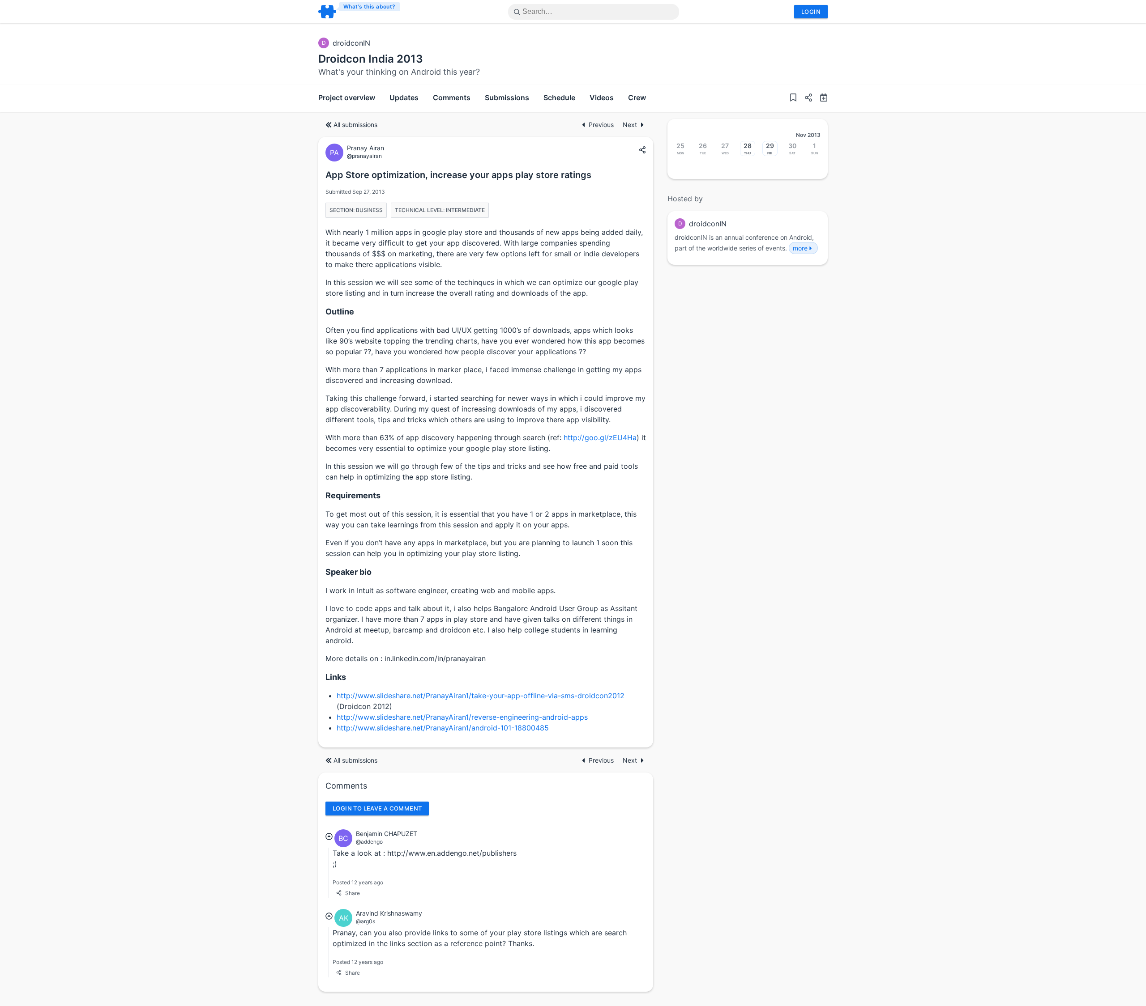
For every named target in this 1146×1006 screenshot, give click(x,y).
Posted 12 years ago (358, 882)
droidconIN (351, 42)
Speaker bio (348, 572)
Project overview (346, 97)
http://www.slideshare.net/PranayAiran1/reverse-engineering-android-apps (462, 717)
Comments (451, 97)
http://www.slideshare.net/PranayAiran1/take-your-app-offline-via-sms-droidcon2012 (480, 695)
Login (811, 11)
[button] (804, 98)
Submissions (507, 97)
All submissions (355, 124)
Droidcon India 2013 (370, 58)
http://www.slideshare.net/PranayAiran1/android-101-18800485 (443, 727)
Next (630, 124)
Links (335, 677)
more (800, 248)
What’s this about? (369, 6)
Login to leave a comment (377, 808)
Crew (637, 97)
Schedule (559, 97)
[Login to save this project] (793, 98)
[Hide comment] (329, 836)
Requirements (353, 495)
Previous (602, 124)
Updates (404, 97)
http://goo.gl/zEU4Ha (600, 437)
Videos (602, 97)
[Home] (359, 11)
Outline (339, 311)
